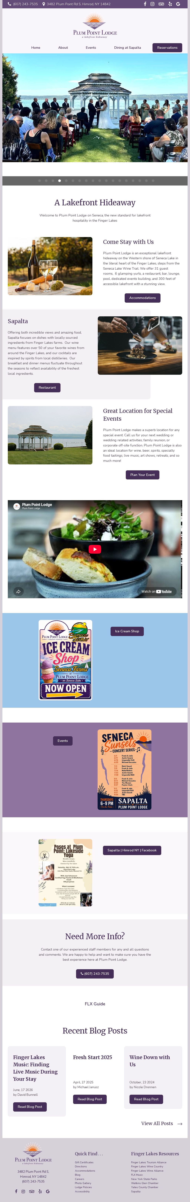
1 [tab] (39, 180)
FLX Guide (95, 1004)
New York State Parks (144, 1179)
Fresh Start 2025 (92, 1057)
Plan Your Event (142, 475)
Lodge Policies (83, 1187)
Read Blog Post (30, 1107)
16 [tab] (139, 180)
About (63, 47)
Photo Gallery (83, 1183)
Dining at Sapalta (127, 47)
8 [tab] (86, 180)
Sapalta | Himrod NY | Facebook (132, 850)
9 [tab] (93, 180)
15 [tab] (133, 180)
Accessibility (82, 1191)
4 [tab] (59, 180)
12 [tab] (113, 180)
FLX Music (137, 1175)
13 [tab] (119, 180)
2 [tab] (46, 180)
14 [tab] (126, 180)
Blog (77, 1175)
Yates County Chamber (144, 1187)
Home (35, 47)
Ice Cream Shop (127, 631)
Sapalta (135, 1191)
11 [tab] (106, 180)
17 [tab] (146, 180)
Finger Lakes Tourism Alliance (148, 1162)
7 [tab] (79, 180)
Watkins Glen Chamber (144, 1183)
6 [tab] (73, 180)
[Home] (95, 24)
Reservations (167, 47)
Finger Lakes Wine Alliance (147, 1171)
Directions (81, 1166)
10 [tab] (99, 180)
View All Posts (157, 1123)
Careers (79, 1179)
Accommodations (142, 298)
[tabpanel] (95, 107)
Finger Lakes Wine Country (147, 1166)
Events (91, 47)
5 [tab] (66, 180)
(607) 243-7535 (25, 4)
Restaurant (47, 387)
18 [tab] (153, 180)
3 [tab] (53, 180)
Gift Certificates (84, 1162)
